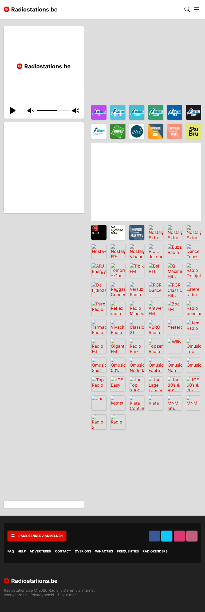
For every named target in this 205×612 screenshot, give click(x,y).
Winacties (104, 551)
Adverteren (40, 551)
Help (22, 551)
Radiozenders (155, 551)
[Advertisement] (44, 172)
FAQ (10, 551)
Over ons (83, 551)
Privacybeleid (42, 595)
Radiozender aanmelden (40, 536)
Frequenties (128, 551)
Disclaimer (67, 595)
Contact (63, 551)
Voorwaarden (15, 595)
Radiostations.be (18, 590)
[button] (11, 110)
